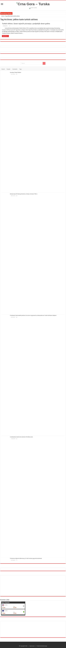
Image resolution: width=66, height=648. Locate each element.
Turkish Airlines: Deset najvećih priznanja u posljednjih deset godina (26, 23)
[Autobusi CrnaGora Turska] (12, 585)
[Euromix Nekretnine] (19, 52)
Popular (8, 69)
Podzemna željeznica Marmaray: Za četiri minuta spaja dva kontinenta (26, 558)
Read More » (5, 36)
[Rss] (32, 644)
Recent (3, 69)
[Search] (44, 63)
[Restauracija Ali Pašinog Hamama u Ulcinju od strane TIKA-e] (5, 253)
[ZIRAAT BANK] (33, 8)
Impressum (32, 646)
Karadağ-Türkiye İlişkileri (15, 72)
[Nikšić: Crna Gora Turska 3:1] (49, 625)
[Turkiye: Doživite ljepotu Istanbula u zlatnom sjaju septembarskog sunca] (38, 632)
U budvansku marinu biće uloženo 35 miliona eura (21, 437)
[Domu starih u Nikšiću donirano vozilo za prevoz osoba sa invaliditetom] (59, 632)
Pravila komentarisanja (42, 646)
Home (2, 16)
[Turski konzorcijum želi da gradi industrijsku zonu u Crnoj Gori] (38, 625)
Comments (14, 69)
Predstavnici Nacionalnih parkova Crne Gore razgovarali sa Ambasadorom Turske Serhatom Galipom (33, 315)
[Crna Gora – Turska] (33, 4)
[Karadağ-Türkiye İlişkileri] (5, 132)
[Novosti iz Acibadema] (6, 625)
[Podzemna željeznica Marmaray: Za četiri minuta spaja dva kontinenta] (5, 560)
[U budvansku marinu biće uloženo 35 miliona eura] (5, 496)
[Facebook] (33, 644)
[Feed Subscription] (65, 19)
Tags (20, 69)
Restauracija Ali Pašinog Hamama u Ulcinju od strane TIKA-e (23, 194)
